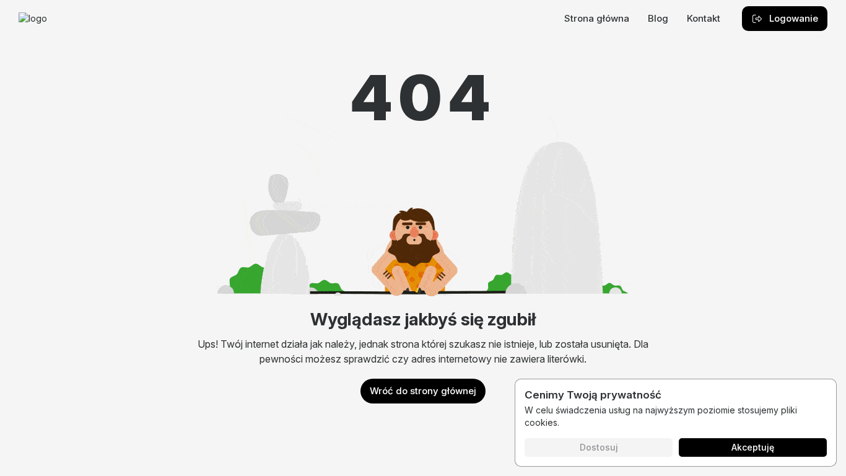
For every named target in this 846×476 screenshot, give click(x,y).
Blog (658, 18)
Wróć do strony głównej (423, 391)
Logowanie (793, 18)
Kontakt (703, 18)
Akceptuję (752, 447)
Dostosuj (599, 447)
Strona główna (596, 18)
